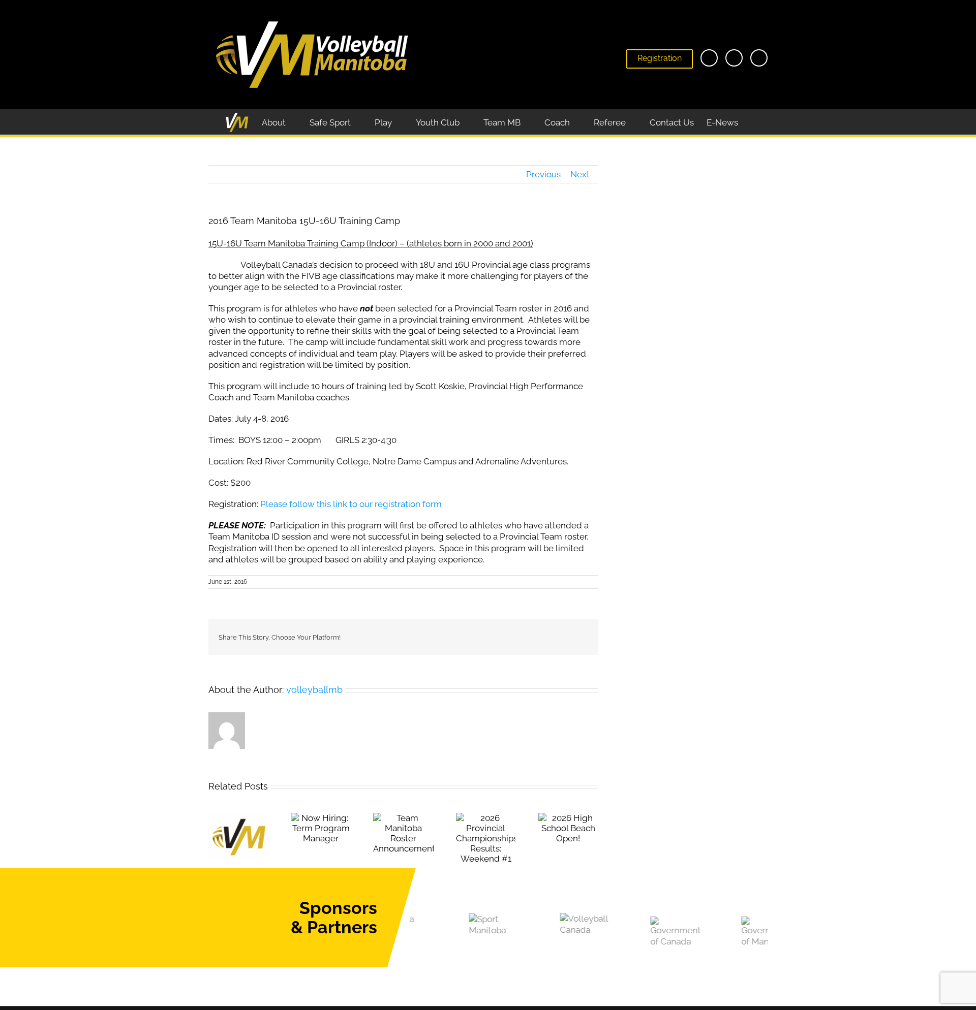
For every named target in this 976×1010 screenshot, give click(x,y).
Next (580, 174)
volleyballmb (314, 689)
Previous (543, 174)
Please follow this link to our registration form (351, 504)
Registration (659, 58)
